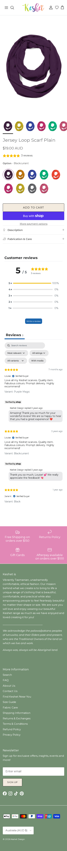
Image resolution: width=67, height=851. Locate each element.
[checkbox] (37, 361)
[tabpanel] (33, 425)
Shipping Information (16, 713)
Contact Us (10, 691)
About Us (9, 685)
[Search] (14, 7)
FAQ (6, 680)
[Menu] (6, 7)
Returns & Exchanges (16, 718)
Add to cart (33, 207)
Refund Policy (12, 729)
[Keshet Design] (33, 7)
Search (7, 674)
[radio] (8, 174)
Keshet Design (18, 839)
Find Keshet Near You (17, 696)
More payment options (33, 223)
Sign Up (12, 782)
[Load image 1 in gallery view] (33, 66)
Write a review (33, 321)
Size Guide (9, 702)
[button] (33, 283)
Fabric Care (10, 707)
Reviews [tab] (14, 335)
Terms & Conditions (15, 723)
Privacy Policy (11, 734)
